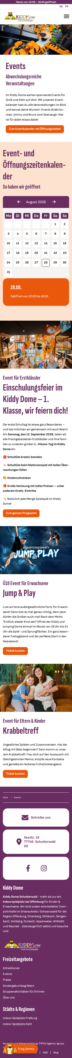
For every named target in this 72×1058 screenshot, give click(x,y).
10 (8, 243)
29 (55, 262)
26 (27, 262)
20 (36, 253)
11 (17, 243)
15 (55, 243)
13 (36, 243)
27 (36, 262)
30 (64, 262)
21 (45, 253)
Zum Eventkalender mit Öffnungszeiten (35, 129)
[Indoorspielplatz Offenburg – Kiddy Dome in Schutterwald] (19, 17)
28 (45, 262)
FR (66, 6)
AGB (45, 1052)
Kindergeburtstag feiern (18, 986)
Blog (55, 1052)
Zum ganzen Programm (21, 513)
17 (8, 253)
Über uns (9, 997)
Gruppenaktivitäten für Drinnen (24, 991)
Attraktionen (11, 968)
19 (27, 253)
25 (17, 262)
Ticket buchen (15, 651)
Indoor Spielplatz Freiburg (20, 1018)
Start (5, 797)
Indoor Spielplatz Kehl (17, 1024)
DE (61, 6)
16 (64, 243)
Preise (7, 980)
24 (8, 262)
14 (45, 243)
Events (7, 974)
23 (64, 253)
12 (27, 243)
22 (55, 253)
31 (8, 272)
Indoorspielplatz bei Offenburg (23, 902)
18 (17, 253)
